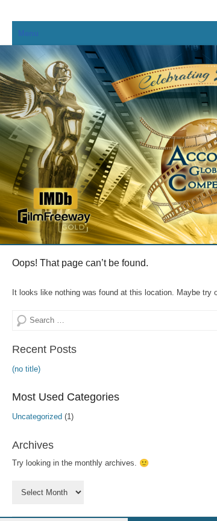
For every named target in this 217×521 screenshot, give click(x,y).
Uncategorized (37, 416)
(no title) (26, 368)
